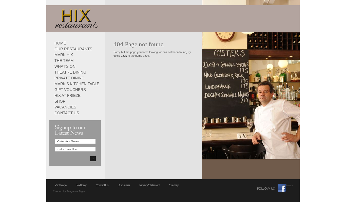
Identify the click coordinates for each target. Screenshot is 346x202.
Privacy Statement (149, 185)
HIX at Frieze (67, 95)
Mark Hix (63, 54)
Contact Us (66, 113)
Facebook (282, 188)
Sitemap (174, 185)
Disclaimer (124, 185)
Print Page (61, 185)
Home (60, 43)
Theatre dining (70, 72)
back (124, 55)
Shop (59, 101)
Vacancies (65, 107)
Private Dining (69, 78)
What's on (64, 66)
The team (64, 60)
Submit (93, 158)
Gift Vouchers (70, 89)
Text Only (81, 185)
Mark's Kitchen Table (76, 83)
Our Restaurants (73, 49)
